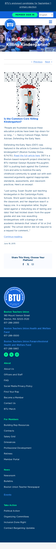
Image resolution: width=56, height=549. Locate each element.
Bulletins (8, 481)
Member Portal (11, 459)
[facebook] (6, 354)
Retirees (8, 453)
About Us (9, 368)
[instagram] (17, 354)
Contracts (9, 430)
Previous (37, 61)
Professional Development (17, 447)
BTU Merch (9, 408)
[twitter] (11, 354)
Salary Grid (9, 436)
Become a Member (14, 397)
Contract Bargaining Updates (19, 528)
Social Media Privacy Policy (18, 386)
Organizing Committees (16, 516)
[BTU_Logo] (10, 20)
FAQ (6, 380)
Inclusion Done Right (15, 522)
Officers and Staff (13, 374)
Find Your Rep (11, 391)
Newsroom (9, 475)
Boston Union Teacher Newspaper (22, 486)
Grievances (9, 442)
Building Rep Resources (16, 425)
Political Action (12, 510)
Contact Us (9, 403)
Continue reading (13, 236)
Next (47, 61)
